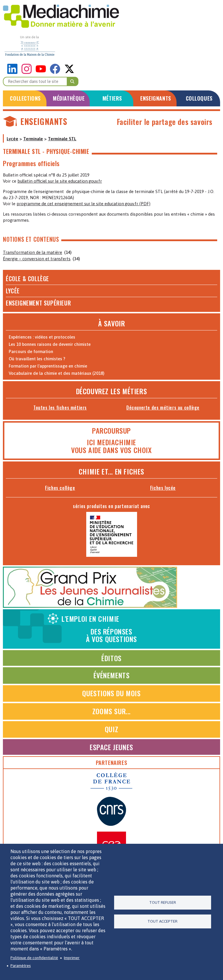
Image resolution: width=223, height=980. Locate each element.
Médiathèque (69, 98)
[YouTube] (42, 72)
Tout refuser (162, 902)
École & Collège (27, 278)
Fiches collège (60, 487)
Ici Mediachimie (111, 442)
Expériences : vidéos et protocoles (42, 336)
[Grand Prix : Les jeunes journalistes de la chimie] (90, 606)
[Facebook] (56, 72)
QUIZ (111, 729)
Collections (25, 98)
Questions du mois (111, 693)
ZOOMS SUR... (111, 711)
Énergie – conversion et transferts (37, 258)
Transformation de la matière (32, 252)
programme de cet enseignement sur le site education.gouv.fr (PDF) (83, 203)
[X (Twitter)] (69, 72)
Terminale (33, 138)
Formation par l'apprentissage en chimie (48, 365)
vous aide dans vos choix (111, 450)
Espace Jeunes (111, 746)
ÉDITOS (111, 657)
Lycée (12, 138)
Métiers (112, 98)
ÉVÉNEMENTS (111, 675)
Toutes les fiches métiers (60, 407)
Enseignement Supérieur (38, 303)
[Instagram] (28, 72)
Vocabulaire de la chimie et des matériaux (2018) (56, 373)
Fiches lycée (163, 487)
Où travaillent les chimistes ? (37, 358)
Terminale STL (62, 138)
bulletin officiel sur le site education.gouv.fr (59, 181)
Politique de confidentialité (34, 957)
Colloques (199, 98)
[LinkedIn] (13, 72)
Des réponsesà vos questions (99, 628)
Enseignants (155, 98)
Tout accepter (162, 921)
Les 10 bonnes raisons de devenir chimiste (50, 344)
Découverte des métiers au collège (162, 407)
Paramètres (20, 965)
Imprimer (72, 957)
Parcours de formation (31, 351)
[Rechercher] (72, 81)
